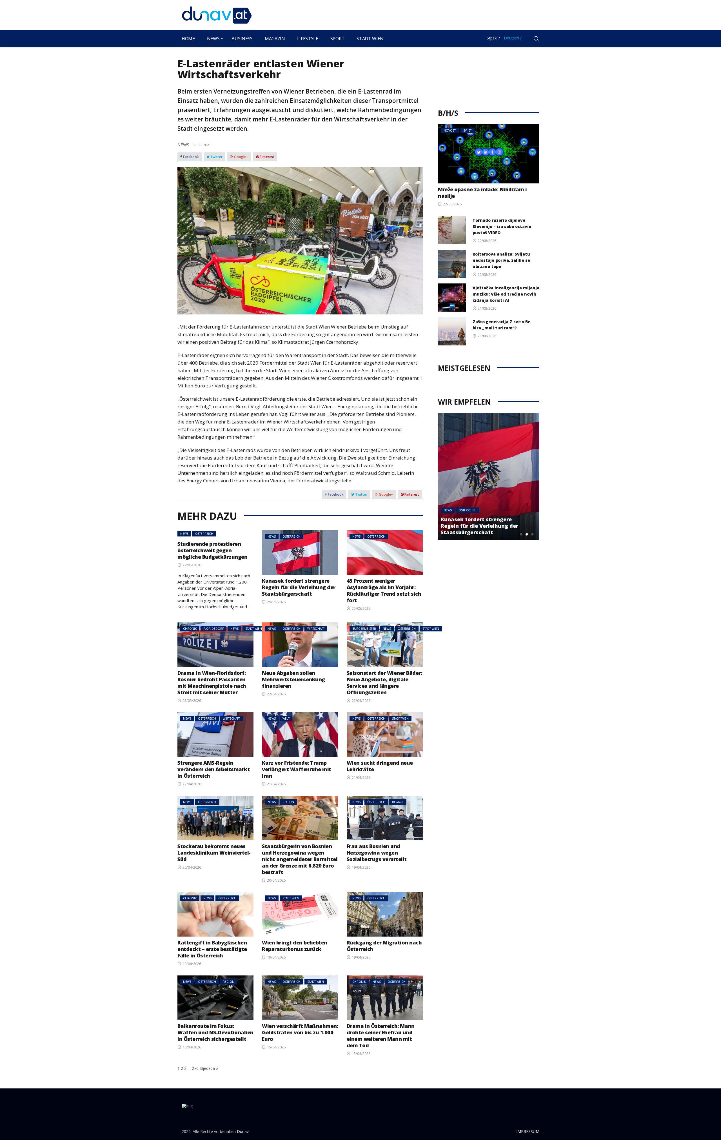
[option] (488, 476)
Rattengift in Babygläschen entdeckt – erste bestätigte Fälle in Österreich (212, 949)
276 (195, 1068)
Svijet (467, 130)
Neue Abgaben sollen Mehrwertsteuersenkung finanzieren (293, 679)
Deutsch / (513, 38)
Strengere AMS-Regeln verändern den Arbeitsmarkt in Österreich (213, 769)
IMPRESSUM (527, 1131)
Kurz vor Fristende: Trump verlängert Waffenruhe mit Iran (296, 769)
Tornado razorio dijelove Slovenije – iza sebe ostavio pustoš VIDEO (502, 226)
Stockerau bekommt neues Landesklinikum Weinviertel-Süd (214, 852)
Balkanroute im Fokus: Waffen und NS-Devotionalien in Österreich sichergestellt (215, 1032)
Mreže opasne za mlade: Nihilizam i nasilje (482, 192)
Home (188, 39)
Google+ (240, 157)
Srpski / (493, 38)
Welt (286, 718)
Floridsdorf (213, 629)
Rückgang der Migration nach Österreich (384, 945)
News (213, 39)
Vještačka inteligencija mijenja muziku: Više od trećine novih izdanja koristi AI (506, 294)
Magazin (275, 39)
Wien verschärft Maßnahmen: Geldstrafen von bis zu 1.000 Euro (300, 1032)
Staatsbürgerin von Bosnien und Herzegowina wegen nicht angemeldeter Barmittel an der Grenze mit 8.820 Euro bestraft (299, 859)
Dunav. (243, 1131)
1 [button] (521, 534)
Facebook (190, 157)
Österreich (204, 534)
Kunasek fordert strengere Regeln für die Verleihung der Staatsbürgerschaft (298, 587)
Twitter (216, 157)
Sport (337, 39)
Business (242, 39)
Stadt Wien (370, 39)
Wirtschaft (315, 629)
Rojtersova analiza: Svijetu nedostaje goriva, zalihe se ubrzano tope (501, 260)
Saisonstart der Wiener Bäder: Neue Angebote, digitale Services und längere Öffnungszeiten (384, 682)
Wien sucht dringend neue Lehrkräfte (380, 766)
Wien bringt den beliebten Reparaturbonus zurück (294, 945)
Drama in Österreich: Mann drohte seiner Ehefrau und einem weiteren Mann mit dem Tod (381, 1036)
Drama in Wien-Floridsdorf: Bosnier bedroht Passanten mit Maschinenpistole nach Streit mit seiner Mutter (211, 682)
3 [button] (532, 534)
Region (288, 802)
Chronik (190, 629)
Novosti (450, 130)
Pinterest (266, 157)
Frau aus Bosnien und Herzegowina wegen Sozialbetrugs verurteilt (377, 852)
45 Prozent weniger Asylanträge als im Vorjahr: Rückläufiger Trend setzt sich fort (384, 590)
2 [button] (526, 534)
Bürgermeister (364, 629)
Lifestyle (307, 39)
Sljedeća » (209, 1068)
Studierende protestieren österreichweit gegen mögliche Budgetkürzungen (212, 550)
